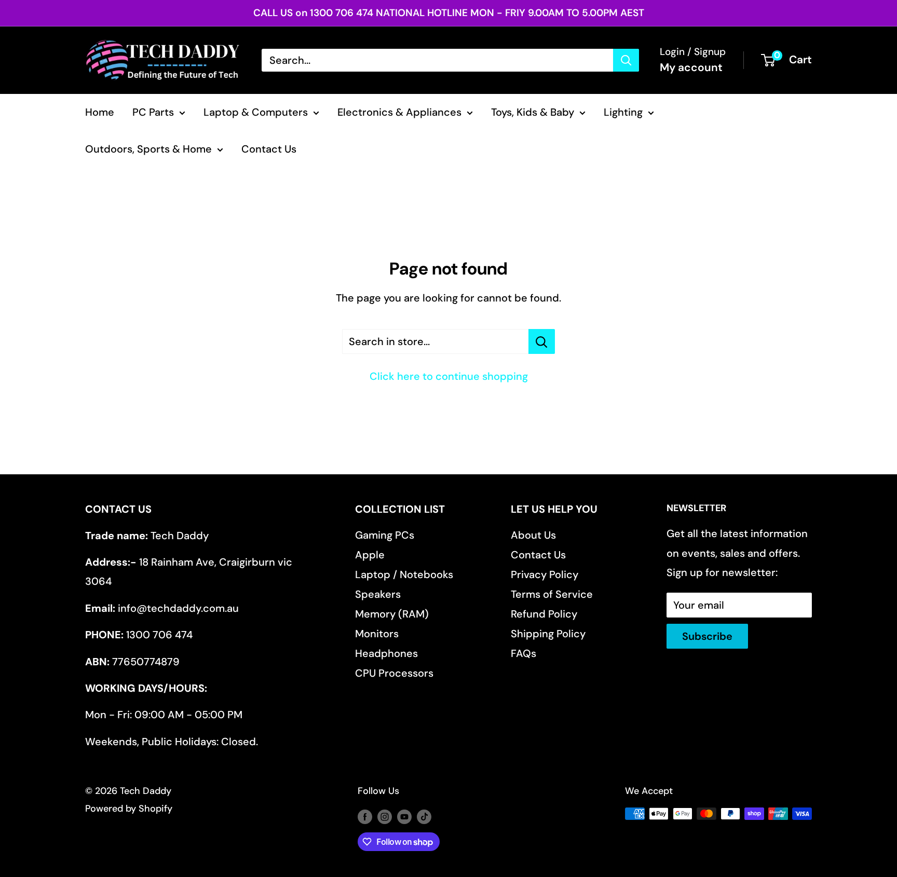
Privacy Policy (544, 574)
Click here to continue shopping (449, 376)
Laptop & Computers (255, 112)
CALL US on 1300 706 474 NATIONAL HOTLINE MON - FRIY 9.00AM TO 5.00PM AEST (448, 12)
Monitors (377, 633)
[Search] (626, 60)
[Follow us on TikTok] (424, 816)
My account (691, 67)
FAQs (523, 653)
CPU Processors (394, 673)
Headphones (386, 653)
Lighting (623, 112)
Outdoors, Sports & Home (148, 149)
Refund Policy (544, 614)
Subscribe (707, 636)
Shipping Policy (548, 633)
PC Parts (153, 112)
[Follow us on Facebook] (365, 816)
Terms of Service (552, 594)
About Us (533, 535)
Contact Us (268, 149)
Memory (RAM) (392, 614)
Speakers (378, 594)
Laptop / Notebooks (404, 574)
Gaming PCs (384, 535)
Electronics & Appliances (399, 112)
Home (99, 112)
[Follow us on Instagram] (384, 816)
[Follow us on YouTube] (404, 816)
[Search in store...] (541, 341)
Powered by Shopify (128, 808)
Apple (370, 554)
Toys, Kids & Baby (532, 112)
